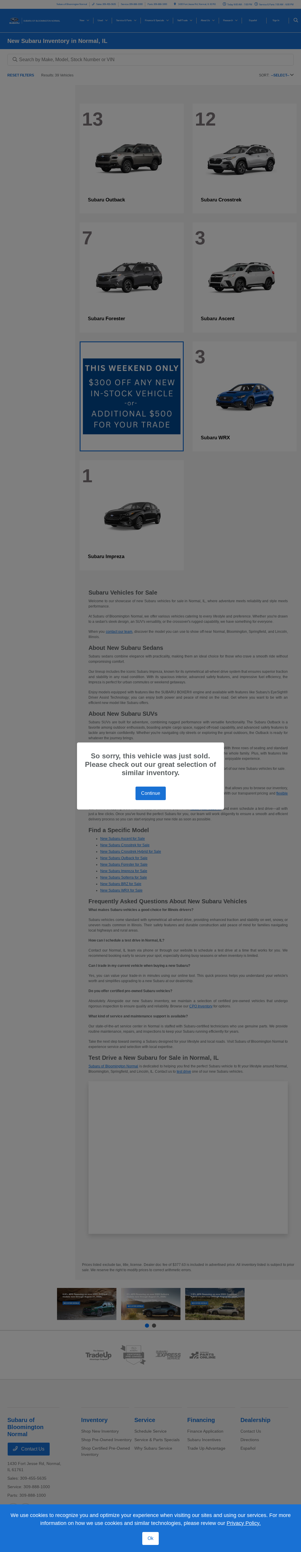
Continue (150, 793)
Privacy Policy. (244, 1523)
